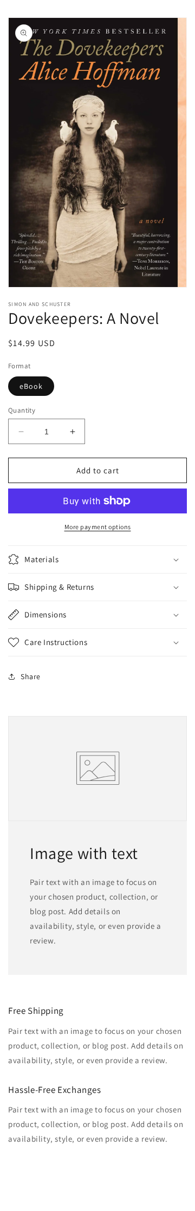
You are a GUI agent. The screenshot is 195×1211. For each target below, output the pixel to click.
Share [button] (31, 676)
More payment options (97, 527)
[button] (97, 559)
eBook (31, 386)
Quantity (21, 410)
